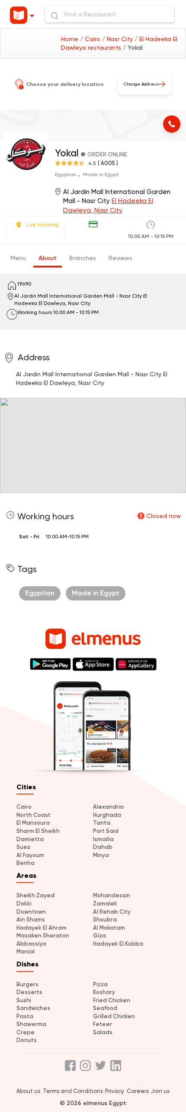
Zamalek (105, 903)
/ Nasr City (118, 38)
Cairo (24, 807)
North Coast (33, 815)
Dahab (102, 847)
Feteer (102, 1024)
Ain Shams (30, 919)
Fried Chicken (111, 1000)
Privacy (114, 1091)
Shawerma (31, 1024)
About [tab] (47, 258)
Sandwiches (33, 1008)
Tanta (101, 823)
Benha (25, 863)
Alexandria (108, 807)
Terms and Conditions (73, 1091)
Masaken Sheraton (42, 935)
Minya (101, 855)
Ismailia (103, 839)
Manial (25, 951)
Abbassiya (31, 943)
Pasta (24, 1016)
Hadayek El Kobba (118, 943)
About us (28, 1091)
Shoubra (105, 919)
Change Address (141, 84)
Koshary (104, 992)
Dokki (24, 903)
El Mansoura (33, 823)
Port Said (106, 831)
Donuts (26, 1040)
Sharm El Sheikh (38, 831)
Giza (99, 935)
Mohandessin (111, 895)
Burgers (27, 984)
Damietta (30, 839)
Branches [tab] (82, 257)
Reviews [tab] (120, 257)
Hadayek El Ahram (41, 928)
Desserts (29, 992)
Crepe (25, 1032)
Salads (102, 1032)
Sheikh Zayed (35, 895)
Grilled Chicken (114, 1016)
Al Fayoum (30, 855)
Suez (23, 847)
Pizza (100, 984)
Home (70, 38)
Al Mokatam (109, 928)
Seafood (105, 1008)
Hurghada (107, 815)
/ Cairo (91, 38)
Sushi (23, 1000)
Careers (138, 1091)
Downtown (31, 912)
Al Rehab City (112, 912)
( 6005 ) (108, 163)
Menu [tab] (18, 257)
